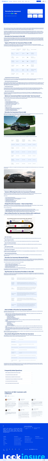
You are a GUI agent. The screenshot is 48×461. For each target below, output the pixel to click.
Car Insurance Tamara (32, 251)
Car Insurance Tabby (26, 251)
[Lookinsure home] (5, 1)
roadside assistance (35, 92)
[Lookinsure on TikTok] (36, 449)
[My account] (45, 1)
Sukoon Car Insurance (31, 303)
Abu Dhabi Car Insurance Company (21, 282)
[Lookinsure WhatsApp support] (29, 449)
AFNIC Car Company (29, 298)
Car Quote (39, 1)
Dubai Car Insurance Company (21, 292)
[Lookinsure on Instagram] (31, 449)
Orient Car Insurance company (21, 287)
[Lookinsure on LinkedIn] (32, 449)
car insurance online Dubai (31, 33)
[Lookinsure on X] (35, 449)
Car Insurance (9, 24)
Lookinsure (5, 24)
